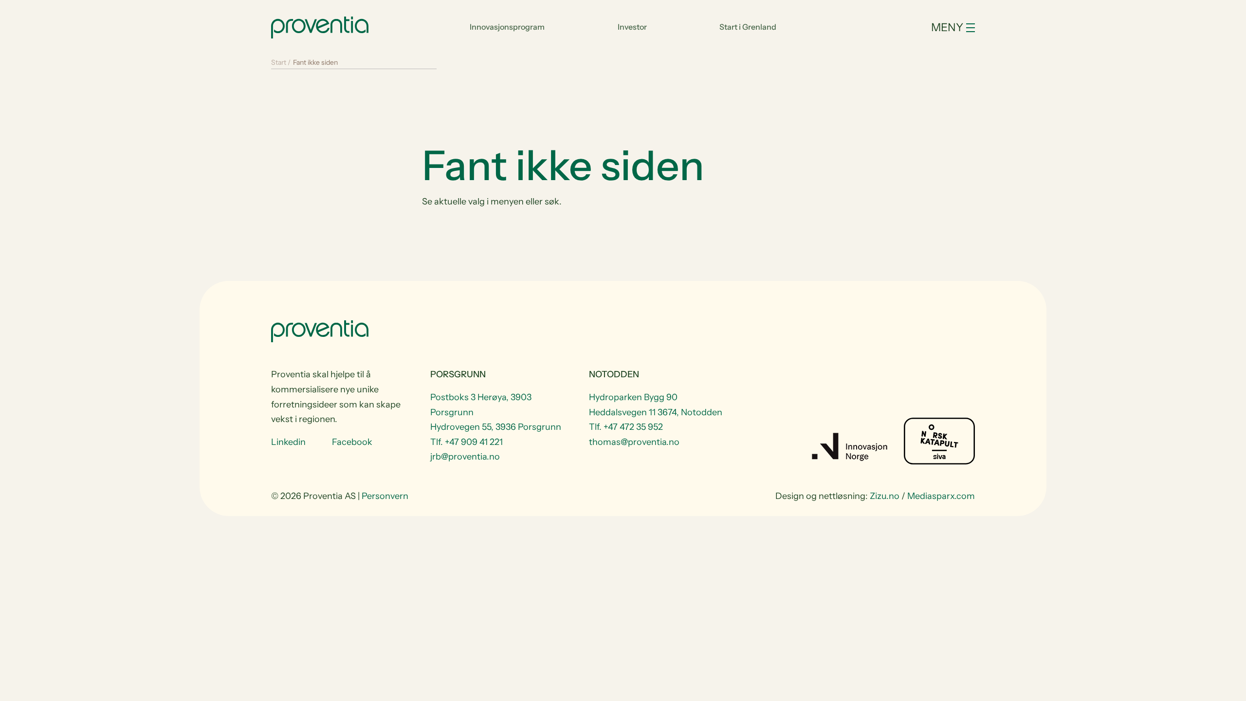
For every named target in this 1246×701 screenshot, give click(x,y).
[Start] (319, 26)
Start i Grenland (747, 27)
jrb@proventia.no (465, 456)
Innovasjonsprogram (507, 27)
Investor (632, 27)
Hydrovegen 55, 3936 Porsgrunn (495, 427)
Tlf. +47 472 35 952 (626, 427)
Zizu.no (884, 496)
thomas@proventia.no (634, 442)
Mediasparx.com (941, 496)
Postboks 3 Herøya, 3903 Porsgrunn (480, 405)
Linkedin (288, 442)
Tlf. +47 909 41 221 (466, 442)
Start (278, 62)
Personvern (385, 496)
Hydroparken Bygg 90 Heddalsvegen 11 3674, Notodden (655, 405)
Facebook (352, 442)
